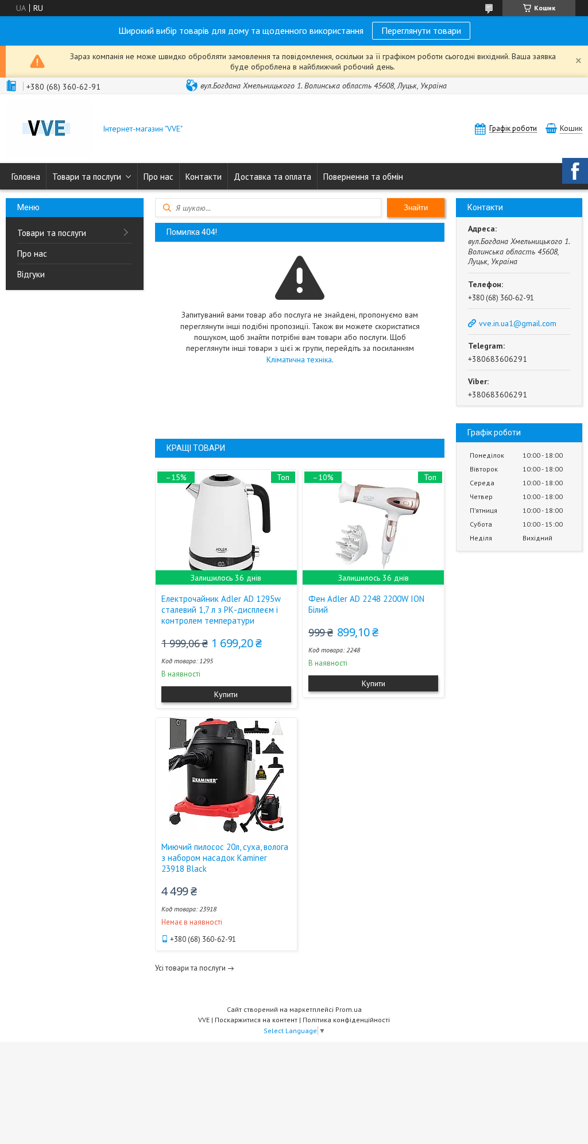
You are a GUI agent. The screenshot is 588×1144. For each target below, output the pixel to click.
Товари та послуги (86, 176)
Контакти (203, 176)
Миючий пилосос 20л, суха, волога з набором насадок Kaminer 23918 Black (224, 857)
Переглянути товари (421, 30)
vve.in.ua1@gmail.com (517, 323)
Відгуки (31, 274)
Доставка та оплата (272, 176)
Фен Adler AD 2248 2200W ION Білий (366, 604)
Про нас (158, 176)
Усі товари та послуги (190, 968)
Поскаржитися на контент (256, 1019)
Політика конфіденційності (346, 1019)
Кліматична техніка (299, 359)
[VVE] (49, 130)
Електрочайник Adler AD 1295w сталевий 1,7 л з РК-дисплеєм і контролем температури (221, 609)
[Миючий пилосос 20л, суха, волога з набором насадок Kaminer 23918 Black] (226, 775)
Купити (226, 694)
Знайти (416, 207)
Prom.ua (348, 1009)
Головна (25, 176)
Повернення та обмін (363, 176)
